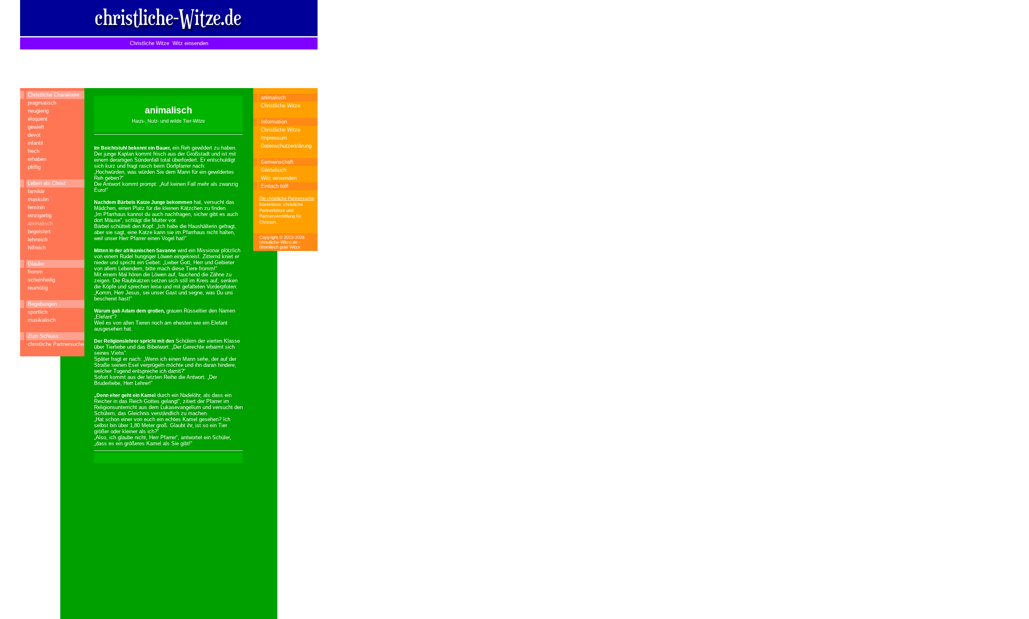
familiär (36, 191)
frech (33, 151)
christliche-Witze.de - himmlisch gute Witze (279, 244)
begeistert (39, 231)
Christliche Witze (149, 43)
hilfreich (37, 248)
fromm (35, 272)
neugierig (38, 111)
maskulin (38, 199)
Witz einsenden (190, 43)
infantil (35, 143)
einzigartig (39, 215)
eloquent (37, 119)
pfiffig (34, 167)
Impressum (274, 138)
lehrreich (37, 239)
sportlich (37, 312)
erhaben (37, 159)
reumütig (38, 288)
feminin (36, 207)
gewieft (36, 127)
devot (34, 135)
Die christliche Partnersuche (286, 198)
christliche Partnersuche (56, 344)
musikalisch (41, 320)
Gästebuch (273, 170)
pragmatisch (42, 103)
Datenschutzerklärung (286, 146)
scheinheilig (41, 280)
